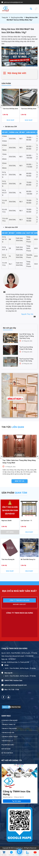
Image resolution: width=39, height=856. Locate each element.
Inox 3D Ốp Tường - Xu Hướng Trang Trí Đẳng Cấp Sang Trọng (26, 336)
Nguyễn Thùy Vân (27, 314)
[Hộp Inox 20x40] (9, 509)
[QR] (20, 824)
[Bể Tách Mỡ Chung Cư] (29, 547)
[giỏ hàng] (3, 852)
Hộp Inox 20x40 (6, 520)
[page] (4, 697)
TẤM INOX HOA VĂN (8, 732)
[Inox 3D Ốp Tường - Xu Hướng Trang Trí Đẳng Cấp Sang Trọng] (10, 338)
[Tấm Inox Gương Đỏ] (9, 547)
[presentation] (1, 106)
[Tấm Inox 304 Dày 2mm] (10, 97)
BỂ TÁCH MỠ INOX (7, 753)
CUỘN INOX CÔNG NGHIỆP (10, 720)
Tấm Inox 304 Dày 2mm (10, 108)
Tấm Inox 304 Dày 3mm (28, 108)
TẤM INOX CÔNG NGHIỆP (9, 728)
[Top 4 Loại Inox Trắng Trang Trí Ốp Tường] (10, 362)
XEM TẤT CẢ (19, 481)
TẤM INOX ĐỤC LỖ (7, 741)
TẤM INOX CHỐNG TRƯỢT (10, 736)
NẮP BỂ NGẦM (6, 749)
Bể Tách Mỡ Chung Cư (28, 559)
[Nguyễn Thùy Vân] (11, 289)
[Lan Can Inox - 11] (29, 509)
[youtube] (8, 697)
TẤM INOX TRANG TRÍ (8, 724)
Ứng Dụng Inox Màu (17, 17)
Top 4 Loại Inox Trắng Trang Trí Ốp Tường (26, 360)
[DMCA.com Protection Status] (12, 707)
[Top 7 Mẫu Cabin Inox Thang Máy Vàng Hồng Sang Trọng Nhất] (19, 446)
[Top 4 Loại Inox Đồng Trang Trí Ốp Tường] (10, 350)
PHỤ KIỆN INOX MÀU (8, 745)
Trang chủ (5, 17)
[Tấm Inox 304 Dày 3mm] (29, 97)
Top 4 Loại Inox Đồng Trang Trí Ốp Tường (26, 348)
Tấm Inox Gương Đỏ (8, 559)
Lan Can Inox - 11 (26, 520)
